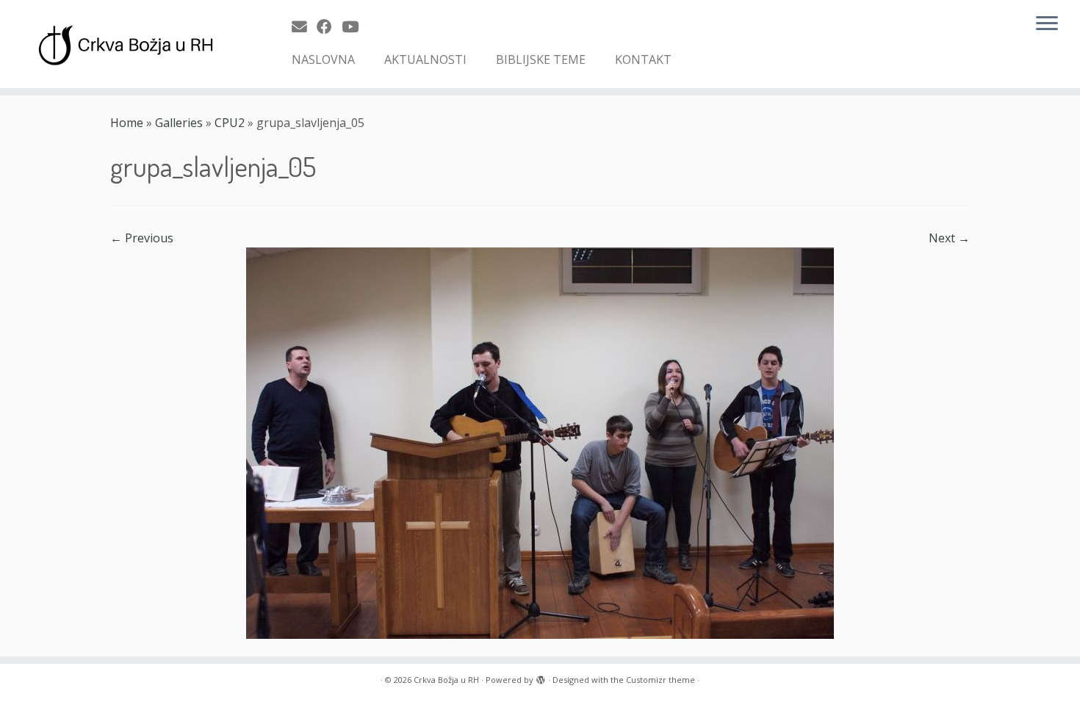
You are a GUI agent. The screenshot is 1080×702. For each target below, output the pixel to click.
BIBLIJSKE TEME (541, 59)
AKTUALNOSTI (425, 59)
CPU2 (230, 123)
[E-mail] (304, 26)
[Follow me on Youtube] (355, 26)
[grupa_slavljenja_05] (540, 442)
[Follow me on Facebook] (329, 26)
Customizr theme (660, 679)
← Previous (141, 238)
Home (126, 123)
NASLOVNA (323, 59)
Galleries (179, 123)
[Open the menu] (1047, 24)
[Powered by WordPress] (541, 677)
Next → (949, 238)
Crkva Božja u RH (446, 679)
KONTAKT (643, 59)
